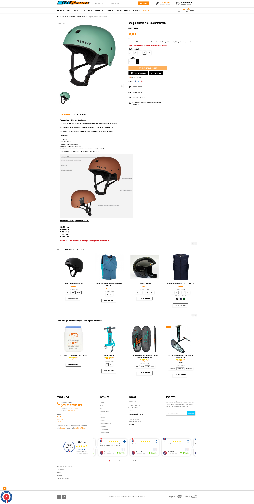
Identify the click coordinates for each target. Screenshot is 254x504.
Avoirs (59, 472)
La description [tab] (65, 114)
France (59, 421)
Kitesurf (102, 402)
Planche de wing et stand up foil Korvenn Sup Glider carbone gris (145, 356)
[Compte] (194, 6)
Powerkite (102, 417)
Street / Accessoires (105, 423)
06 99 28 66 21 (75, 408)
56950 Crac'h (60, 419)
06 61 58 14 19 (71, 410)
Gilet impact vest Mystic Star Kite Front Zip (180, 283)
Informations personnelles (64, 466)
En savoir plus (131, 424)
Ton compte (60, 463)
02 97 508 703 (74, 405)
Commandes (60, 469)
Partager (135, 81)
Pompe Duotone (109, 355)
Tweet (138, 81)
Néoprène (102, 420)
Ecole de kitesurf (104, 432)
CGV (121, 496)
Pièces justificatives (63, 478)
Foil (101, 408)
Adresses (59, 475)
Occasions (103, 426)
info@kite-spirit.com (80, 428)
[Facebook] (59, 497)
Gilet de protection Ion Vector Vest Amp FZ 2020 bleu (109, 284)
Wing (101, 405)
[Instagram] (64, 497)
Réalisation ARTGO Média (138, 496)
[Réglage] (178, 11)
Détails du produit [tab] (80, 115)
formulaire (63, 428)
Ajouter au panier (148, 68)
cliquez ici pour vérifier (140, 461)
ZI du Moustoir (61, 417)
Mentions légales (114, 496)
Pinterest (141, 81)
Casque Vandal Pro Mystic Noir (73, 283)
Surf (101, 414)
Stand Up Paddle (104, 411)
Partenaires (126, 496)
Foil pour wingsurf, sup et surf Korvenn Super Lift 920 (180, 356)
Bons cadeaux (104, 429)
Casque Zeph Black (145, 283)
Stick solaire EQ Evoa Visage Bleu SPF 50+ (73, 355)
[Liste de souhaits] (183, 11)
